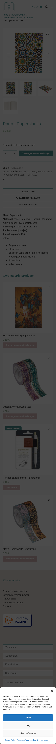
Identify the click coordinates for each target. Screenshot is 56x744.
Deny (28, 725)
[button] (51, 691)
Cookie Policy (10, 740)
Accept (28, 717)
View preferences (28, 733)
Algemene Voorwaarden (26, 740)
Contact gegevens (44, 740)
